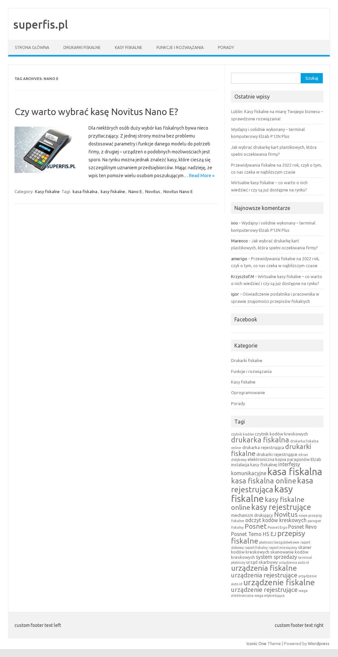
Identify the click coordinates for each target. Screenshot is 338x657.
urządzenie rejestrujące (264, 589)
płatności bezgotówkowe (279, 542)
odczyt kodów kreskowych (276, 520)
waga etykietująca (269, 595)
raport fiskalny (256, 548)
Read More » (202, 175)
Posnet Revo (302, 527)
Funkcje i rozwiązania (180, 47)
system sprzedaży (276, 557)
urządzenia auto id (294, 562)
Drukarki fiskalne (82, 47)
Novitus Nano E (178, 191)
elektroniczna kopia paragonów (279, 459)
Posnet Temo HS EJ (253, 534)
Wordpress (318, 643)
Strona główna (32, 47)
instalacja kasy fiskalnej (254, 464)
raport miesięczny (283, 548)
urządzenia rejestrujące (264, 575)
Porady (226, 47)
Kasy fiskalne (128, 47)
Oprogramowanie (248, 392)
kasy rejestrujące (281, 507)
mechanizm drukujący (252, 515)
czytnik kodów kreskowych (281, 433)
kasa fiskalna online (263, 481)
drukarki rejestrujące (276, 454)
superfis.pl (40, 24)
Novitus (152, 191)
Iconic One (256, 643)
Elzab (316, 459)
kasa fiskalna (85, 191)
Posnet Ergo (277, 527)
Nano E (135, 191)
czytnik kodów (242, 434)
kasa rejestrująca (272, 485)
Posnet (256, 526)
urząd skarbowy (262, 562)
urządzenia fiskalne (264, 568)
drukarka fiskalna (260, 440)
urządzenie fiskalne (279, 582)
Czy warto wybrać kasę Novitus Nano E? (96, 111)
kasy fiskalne (113, 191)
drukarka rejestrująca (263, 447)
